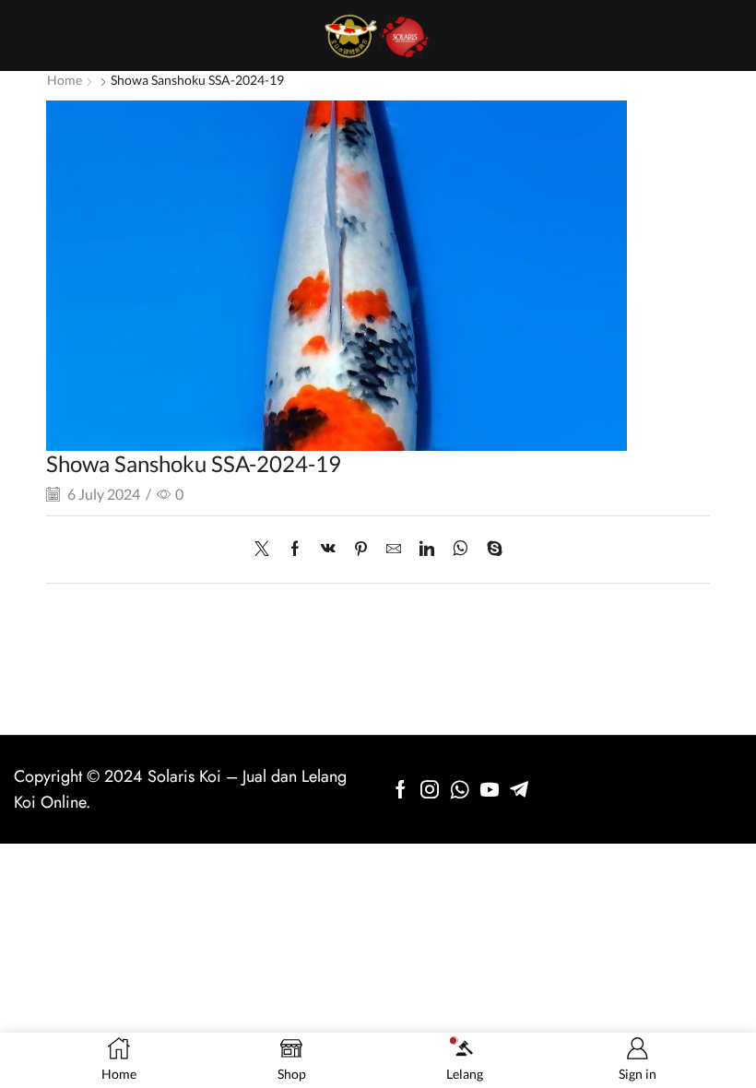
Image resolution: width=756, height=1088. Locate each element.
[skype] (490, 549)
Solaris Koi (184, 776)
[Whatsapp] (459, 789)
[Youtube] (489, 789)
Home (64, 80)
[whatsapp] (460, 549)
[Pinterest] (361, 549)
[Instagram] (429, 789)
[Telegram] (519, 789)
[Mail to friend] (393, 549)
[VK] (328, 549)
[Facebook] (295, 549)
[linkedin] (426, 549)
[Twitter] (266, 549)
